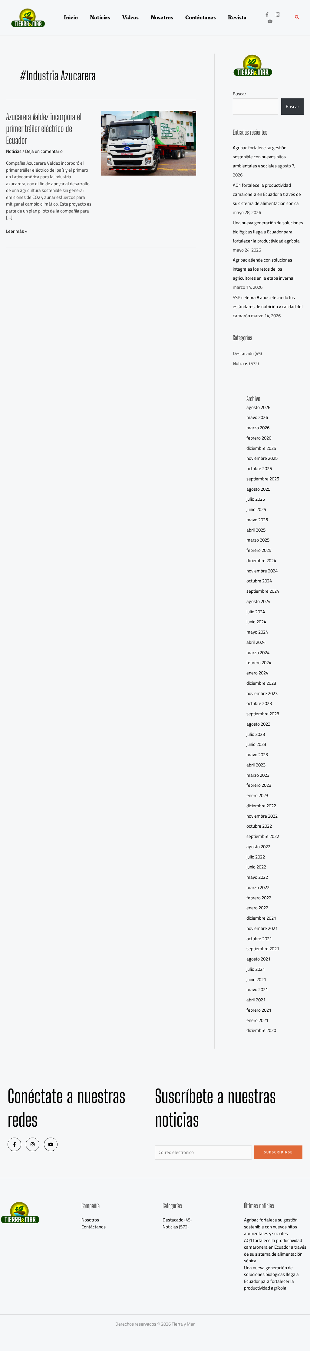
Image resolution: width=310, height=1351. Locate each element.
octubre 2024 (259, 580)
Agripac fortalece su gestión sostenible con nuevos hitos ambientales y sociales (259, 156)
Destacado (243, 353)
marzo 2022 (257, 887)
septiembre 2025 (262, 478)
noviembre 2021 (262, 928)
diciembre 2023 (261, 683)
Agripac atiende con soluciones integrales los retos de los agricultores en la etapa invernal (264, 268)
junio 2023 (256, 744)
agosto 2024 (258, 601)
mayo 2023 (257, 754)
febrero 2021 (258, 1010)
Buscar (239, 93)
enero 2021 (257, 1020)
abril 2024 (255, 642)
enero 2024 (257, 672)
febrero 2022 (258, 897)
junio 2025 (256, 509)
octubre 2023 (259, 703)
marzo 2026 (257, 427)
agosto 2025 (258, 489)
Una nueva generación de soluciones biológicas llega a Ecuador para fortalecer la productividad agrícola (268, 231)
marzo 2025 (257, 539)
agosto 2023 (258, 724)
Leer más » (16, 231)
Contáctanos (93, 1226)
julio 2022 (255, 856)
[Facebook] (267, 14)
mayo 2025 (257, 519)
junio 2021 (256, 979)
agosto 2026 (258, 407)
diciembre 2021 (261, 918)
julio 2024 (255, 611)
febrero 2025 (258, 550)
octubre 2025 (259, 468)
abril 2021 (255, 999)
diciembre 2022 (261, 805)
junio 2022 (256, 866)
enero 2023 (257, 795)
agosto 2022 (258, 846)
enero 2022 (257, 907)
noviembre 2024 (262, 570)
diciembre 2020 (261, 1030)
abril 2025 (255, 530)
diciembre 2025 (261, 448)
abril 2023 (255, 764)
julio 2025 (255, 499)
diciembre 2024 (261, 560)
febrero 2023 (258, 785)
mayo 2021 (257, 989)
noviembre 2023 (262, 693)
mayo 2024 (257, 632)
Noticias (13, 151)
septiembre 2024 (262, 591)
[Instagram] (277, 14)
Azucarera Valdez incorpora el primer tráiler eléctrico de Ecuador (43, 128)
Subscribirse (278, 1152)
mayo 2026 (257, 417)
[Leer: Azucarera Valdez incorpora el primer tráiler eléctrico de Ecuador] (148, 142)
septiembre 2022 (262, 836)
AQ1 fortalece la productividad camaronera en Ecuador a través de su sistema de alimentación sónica (267, 194)
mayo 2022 (257, 877)
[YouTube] (270, 21)
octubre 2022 (259, 826)
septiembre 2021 (262, 948)
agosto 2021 (258, 958)
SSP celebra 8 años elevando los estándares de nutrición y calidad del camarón (268, 306)
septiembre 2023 (262, 713)
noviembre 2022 (262, 816)
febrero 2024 (258, 662)
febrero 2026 (258, 437)
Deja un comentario (44, 151)
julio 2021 (255, 969)
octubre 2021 (259, 938)
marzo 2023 (257, 775)
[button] (297, 17)
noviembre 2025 (262, 458)
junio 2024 (256, 621)
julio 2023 (255, 734)
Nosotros (90, 1219)
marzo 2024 (257, 652)
